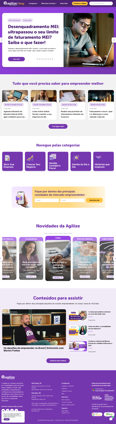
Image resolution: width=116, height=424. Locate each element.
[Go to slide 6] (48, 59)
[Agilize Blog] (14, 3)
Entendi (7, 419)
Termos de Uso (59, 420)
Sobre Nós (64, 3)
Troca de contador (67, 402)
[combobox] (101, 3)
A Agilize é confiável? (68, 386)
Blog (63, 393)
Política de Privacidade (71, 420)
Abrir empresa (66, 399)
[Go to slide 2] (39, 59)
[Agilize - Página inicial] (58, 377)
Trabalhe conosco (67, 391)
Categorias (33, 3)
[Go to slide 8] (52, 59)
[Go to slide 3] (41, 59)
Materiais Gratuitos (48, 3)
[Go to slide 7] (50, 59)
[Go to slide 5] (46, 59)
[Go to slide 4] (44, 59)
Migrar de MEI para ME (68, 404)
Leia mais (16, 59)
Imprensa (64, 388)
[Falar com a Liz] (111, 419)
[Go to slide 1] (37, 59)
